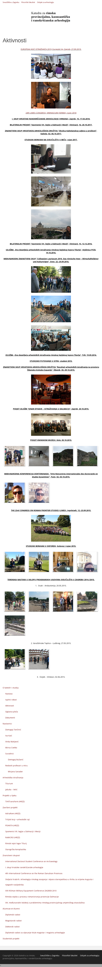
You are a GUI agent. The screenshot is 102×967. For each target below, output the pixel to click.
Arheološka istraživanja (13, 777)
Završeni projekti (10, 807)
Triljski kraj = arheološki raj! (17, 819)
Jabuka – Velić (11, 789)
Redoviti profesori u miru (16, 765)
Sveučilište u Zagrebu (11, 2)
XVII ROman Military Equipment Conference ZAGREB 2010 (30, 890)
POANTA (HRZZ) (12, 825)
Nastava (8, 693)
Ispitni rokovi (11, 699)
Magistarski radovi (13, 920)
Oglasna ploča (11, 711)
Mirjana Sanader (15, 771)
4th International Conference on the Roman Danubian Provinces (33, 873)
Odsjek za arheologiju (45, 2)
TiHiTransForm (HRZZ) (15, 801)
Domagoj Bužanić (15, 759)
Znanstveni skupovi (11, 855)
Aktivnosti (9, 705)
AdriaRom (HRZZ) (12, 813)
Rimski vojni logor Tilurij (16, 843)
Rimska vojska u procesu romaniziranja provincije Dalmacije (32, 896)
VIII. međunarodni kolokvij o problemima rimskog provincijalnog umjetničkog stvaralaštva (45, 902)
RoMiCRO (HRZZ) (12, 837)
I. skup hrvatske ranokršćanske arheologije (24, 867)
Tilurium (9, 783)
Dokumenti (10, 717)
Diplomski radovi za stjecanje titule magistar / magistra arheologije (35, 932)
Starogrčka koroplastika (15, 849)
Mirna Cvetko (11, 747)
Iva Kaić (8, 735)
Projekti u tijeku (9, 795)
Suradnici (9, 753)
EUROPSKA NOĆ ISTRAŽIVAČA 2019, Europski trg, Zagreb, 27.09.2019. (51, 49)
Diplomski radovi (12, 914)
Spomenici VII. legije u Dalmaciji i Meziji (23, 831)
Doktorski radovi (12, 926)
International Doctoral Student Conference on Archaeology (31, 861)
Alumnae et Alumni (11, 908)
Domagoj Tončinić (13, 729)
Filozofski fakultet (28, 2)
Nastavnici (7, 723)
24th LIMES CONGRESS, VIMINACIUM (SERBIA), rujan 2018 (51, 113)
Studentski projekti (11, 938)
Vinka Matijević (12, 741)
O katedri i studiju (11, 687)
